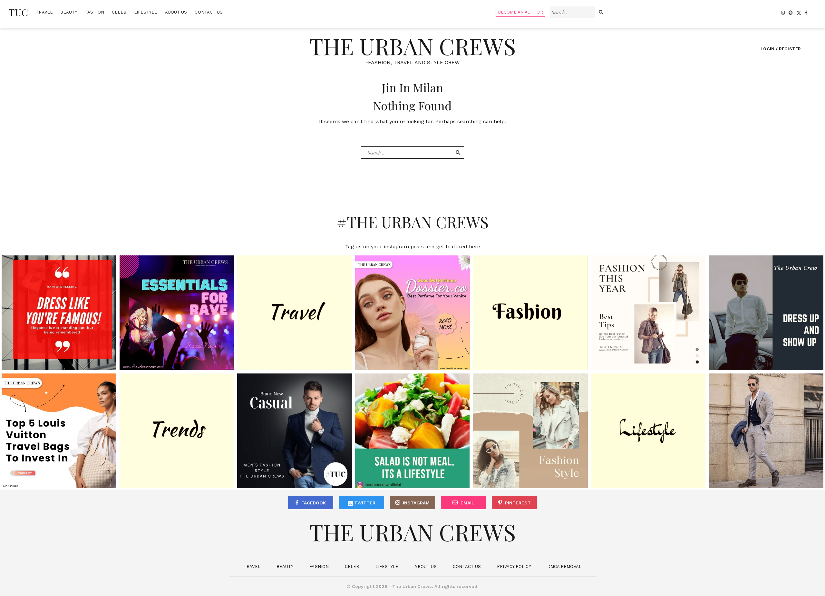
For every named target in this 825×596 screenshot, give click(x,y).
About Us (176, 12)
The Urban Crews (412, 46)
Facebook (313, 502)
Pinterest (518, 502)
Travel (44, 12)
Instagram (416, 502)
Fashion (94, 12)
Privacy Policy (514, 566)
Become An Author (520, 12)
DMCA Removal (564, 566)
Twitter (364, 502)
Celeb (119, 12)
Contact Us (209, 12)
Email (467, 502)
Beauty (68, 12)
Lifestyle (145, 12)
